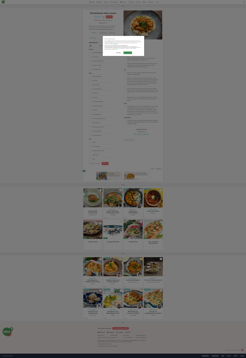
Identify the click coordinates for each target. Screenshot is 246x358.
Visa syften (118, 52)
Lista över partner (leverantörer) (111, 49)
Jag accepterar (128, 52)
